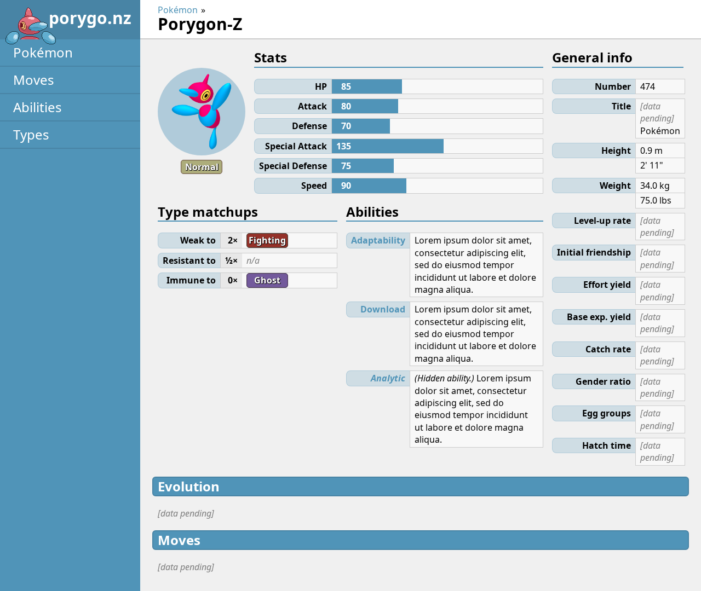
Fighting (267, 240)
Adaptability (378, 240)
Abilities (37, 107)
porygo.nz (90, 18)
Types (31, 134)
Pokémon (43, 52)
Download (382, 309)
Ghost (267, 280)
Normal (202, 167)
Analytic (388, 378)
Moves (33, 80)
